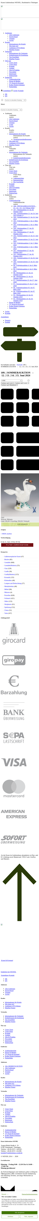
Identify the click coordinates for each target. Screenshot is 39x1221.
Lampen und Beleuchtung (12, 583)
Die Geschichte (18, 182)
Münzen (7, 592)
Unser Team (13, 63)
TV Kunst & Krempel (16, 83)
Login (11, 124)
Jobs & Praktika (14, 70)
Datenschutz (13, 76)
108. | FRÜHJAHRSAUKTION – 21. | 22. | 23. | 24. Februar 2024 (24, 207)
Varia (6, 613)
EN (6, 96)
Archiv (11, 40)
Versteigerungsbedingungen (22, 139)
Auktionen (8, 33)
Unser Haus (13, 64)
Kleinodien (8, 580)
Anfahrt (11, 68)
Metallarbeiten (9, 586)
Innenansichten (18, 180)
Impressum (12, 74)
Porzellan (7, 595)
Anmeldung (7, 91)
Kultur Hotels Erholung (17, 85)
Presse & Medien (14, 81)
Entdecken (8, 77)
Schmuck (7, 598)
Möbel (6, 589)
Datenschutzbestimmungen (29, 1194)
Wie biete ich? (13, 46)
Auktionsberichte (14, 79)
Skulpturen (8, 604)
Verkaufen (8, 51)
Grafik (6, 571)
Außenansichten (18, 178)
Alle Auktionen (14, 35)
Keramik (7, 577)
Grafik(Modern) (9, 574)
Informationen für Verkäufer (18, 53)
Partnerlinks (13, 87)
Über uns (8, 61)
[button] (5, 1194)
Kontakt (11, 66)
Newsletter (12, 72)
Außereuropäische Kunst (12, 556)
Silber (6, 601)
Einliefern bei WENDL (8, 972)
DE (6, 94)
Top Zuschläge (14, 57)
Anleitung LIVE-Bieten (17, 48)
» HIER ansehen (6, 534)
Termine (12, 38)
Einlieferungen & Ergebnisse (18, 55)
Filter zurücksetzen (17, 545)
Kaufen (7, 42)
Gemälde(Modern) (10, 565)
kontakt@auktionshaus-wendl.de (11, 1153)
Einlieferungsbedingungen (22, 158)
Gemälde (7, 562)
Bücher (6, 559)
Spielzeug (7, 607)
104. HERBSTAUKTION (14, 1066)
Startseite (20, 365)
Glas (5, 568)
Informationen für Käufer (17, 44)
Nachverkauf (13, 37)
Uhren (6, 610)
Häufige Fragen (14, 50)
